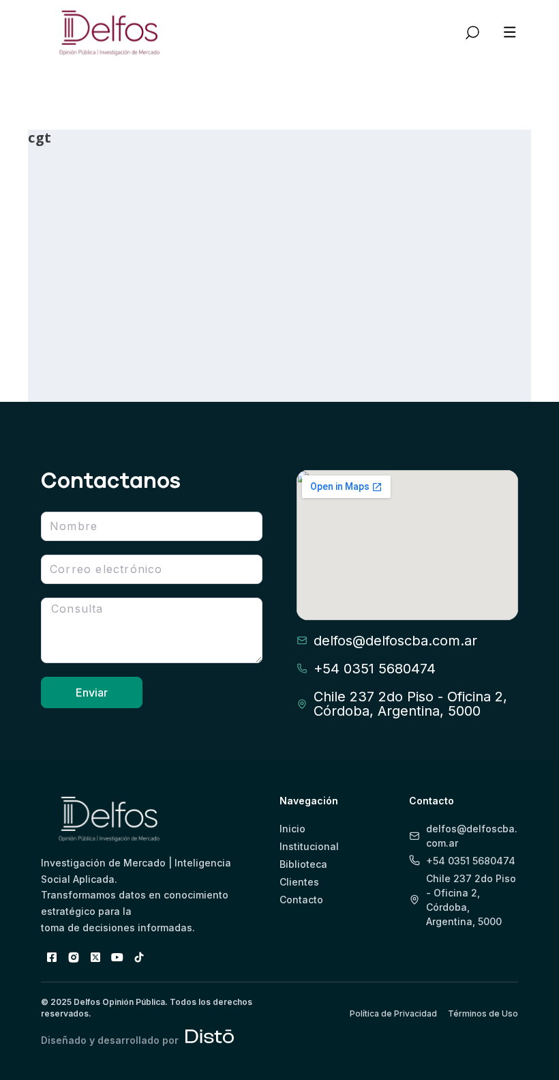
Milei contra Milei (91, 279)
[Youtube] (117, 957)
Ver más (77, 349)
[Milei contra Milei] (106, 205)
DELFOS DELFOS (83, 309)
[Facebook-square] (52, 957)
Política (62, 324)
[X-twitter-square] (95, 957)
